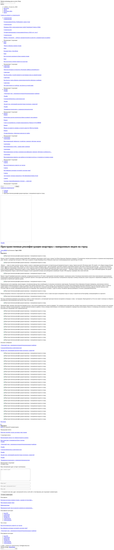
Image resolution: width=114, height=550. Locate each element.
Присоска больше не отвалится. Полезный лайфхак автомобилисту (21, 69)
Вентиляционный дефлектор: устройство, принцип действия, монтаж (22, 141)
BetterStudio (12, 547)
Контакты (6, 8)
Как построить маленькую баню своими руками (16, 56)
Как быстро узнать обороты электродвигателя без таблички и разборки (22, 80)
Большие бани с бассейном (11, 51)
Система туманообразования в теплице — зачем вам (17, 181)
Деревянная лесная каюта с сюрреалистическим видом (18, 109)
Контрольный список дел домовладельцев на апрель (14, 437)
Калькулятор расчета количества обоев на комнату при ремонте (20, 117)
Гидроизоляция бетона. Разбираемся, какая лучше (17, 21)
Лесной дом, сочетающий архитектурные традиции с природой (20, 104)
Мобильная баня (5, 505)
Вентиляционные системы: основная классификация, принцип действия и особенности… (28, 151)
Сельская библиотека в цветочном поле (14, 98)
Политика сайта (8, 11)
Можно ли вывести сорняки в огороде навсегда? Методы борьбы (21, 128)
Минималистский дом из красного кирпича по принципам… (17, 508)
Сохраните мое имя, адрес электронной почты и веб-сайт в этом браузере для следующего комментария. (30, 492)
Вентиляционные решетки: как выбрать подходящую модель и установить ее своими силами (28, 157)
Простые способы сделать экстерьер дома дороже (14, 432)
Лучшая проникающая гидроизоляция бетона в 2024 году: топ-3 (21, 32)
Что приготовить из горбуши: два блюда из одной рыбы (18, 85)
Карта (5, 12)
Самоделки (7, 65)
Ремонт (6, 113)
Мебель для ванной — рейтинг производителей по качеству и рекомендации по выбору (27, 37)
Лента (5, 9)
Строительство (8, 17)
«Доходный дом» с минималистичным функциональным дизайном (21, 93)
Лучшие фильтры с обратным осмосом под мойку (17, 133)
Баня (5, 41)
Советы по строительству (7, 188)
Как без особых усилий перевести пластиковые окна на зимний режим (22, 75)
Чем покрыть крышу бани (7, 502)
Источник (3, 421)
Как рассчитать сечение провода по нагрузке (16, 61)
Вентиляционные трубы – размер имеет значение (17, 146)
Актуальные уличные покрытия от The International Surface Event (21, 175)
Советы (6, 161)
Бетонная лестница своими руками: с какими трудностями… (17, 500)
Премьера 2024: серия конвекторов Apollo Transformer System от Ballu (22, 27)
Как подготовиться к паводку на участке (14, 165)
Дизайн (6, 89)
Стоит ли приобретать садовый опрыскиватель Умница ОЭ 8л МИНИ (22, 122)
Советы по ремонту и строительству (10, 15)
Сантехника (7, 137)
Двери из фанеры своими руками (12, 45)
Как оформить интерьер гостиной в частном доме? (17, 170)
